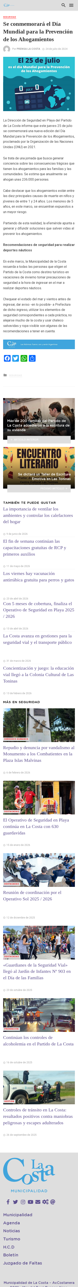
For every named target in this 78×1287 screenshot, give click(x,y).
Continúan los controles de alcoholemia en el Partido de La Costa (38, 1040)
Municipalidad (17, 1215)
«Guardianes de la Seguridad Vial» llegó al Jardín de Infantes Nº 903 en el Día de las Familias (37, 971)
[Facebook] (8, 1202)
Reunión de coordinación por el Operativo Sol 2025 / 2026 (32, 895)
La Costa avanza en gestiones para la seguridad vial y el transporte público (37, 639)
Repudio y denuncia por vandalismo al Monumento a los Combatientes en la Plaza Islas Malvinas (38, 754)
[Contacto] (37, 1202)
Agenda (11, 1223)
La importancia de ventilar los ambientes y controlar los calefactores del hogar (38, 515)
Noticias (11, 1231)
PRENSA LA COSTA (28, 48)
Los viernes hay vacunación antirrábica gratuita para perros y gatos (38, 576)
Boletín (10, 1255)
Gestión (9, 1101)
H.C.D (9, 1247)
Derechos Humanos (16, 739)
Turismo (11, 1239)
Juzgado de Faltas (22, 1263)
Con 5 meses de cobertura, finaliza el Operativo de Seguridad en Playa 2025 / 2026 (38, 610)
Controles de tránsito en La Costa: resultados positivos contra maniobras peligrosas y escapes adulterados (38, 1116)
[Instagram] (23, 1202)
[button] (71, 60)
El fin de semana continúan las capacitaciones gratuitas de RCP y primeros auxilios (34, 548)
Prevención (11, 1029)
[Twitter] (15, 1202)
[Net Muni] (45, 1202)
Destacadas (11, 811)
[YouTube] (30, 1202)
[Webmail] (52, 1202)
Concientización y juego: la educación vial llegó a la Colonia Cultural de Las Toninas (38, 674)
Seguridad (9, 17)
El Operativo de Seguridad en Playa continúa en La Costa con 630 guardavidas (36, 826)
